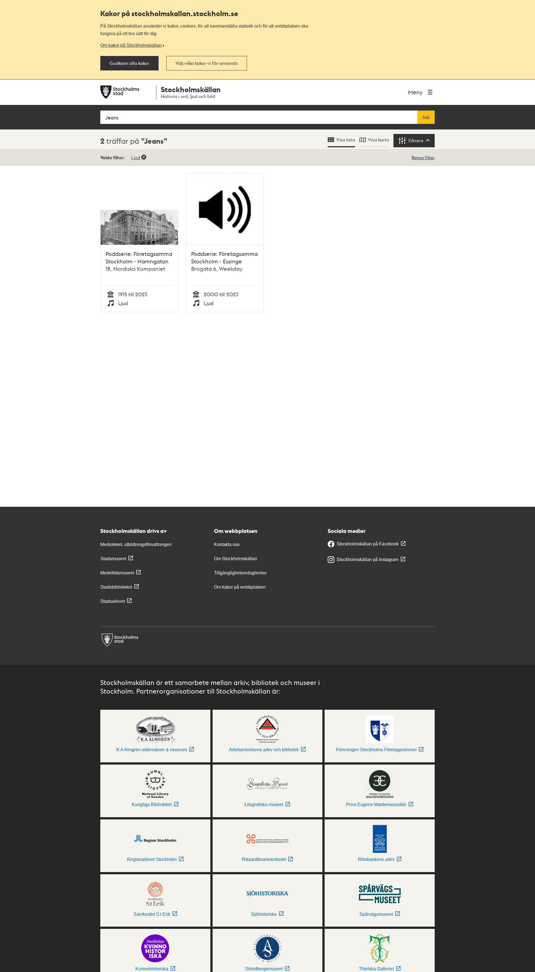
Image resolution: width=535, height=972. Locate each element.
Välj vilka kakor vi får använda (207, 63)
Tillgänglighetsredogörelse (240, 573)
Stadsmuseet (113, 558)
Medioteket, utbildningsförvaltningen (136, 544)
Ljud (135, 157)
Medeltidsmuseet (117, 573)
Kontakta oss (227, 544)
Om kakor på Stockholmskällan (131, 45)
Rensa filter (423, 157)
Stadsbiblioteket (116, 587)
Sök (426, 117)
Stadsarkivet (112, 601)
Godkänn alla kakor (129, 63)
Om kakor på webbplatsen (240, 587)
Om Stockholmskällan (235, 558)
